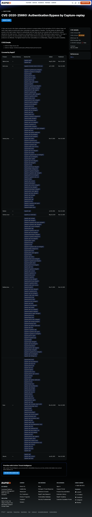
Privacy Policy (17, 512)
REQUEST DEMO (6, 20)
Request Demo (85, 2)
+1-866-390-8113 (79, 485)
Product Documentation (63, 491)
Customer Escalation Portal (64, 499)
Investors (22, 499)
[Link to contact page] (75, 3)
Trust (29, 512)
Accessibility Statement (43, 512)
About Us (22, 486)
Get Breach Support (7, 504)
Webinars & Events (43, 491)
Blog (39, 486)
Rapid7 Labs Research (44, 494)
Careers (22, 502)
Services (34, 2)
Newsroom (23, 491)
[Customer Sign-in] (78, 3)
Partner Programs (25, 497)
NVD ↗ (72, 57)
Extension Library (61, 494)
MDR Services (5, 493)
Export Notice (24, 512)
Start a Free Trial (6, 501)
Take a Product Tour (7, 502)
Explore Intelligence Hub (11, 473)
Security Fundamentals (44, 499)
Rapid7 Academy (61, 497)
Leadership (23, 489)
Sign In (58, 486)
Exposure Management (7, 491)
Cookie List (34, 512)
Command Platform (6, 489)
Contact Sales (5, 506)
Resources (41, 2)
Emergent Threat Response (45, 489)
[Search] (72, 3)
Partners (47, 2)
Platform (28, 2)
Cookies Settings (53, 512)
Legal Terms (9, 512)
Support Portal (61, 489)
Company (53, 2)
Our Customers (24, 494)
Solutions (4, 494)
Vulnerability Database (44, 497)
